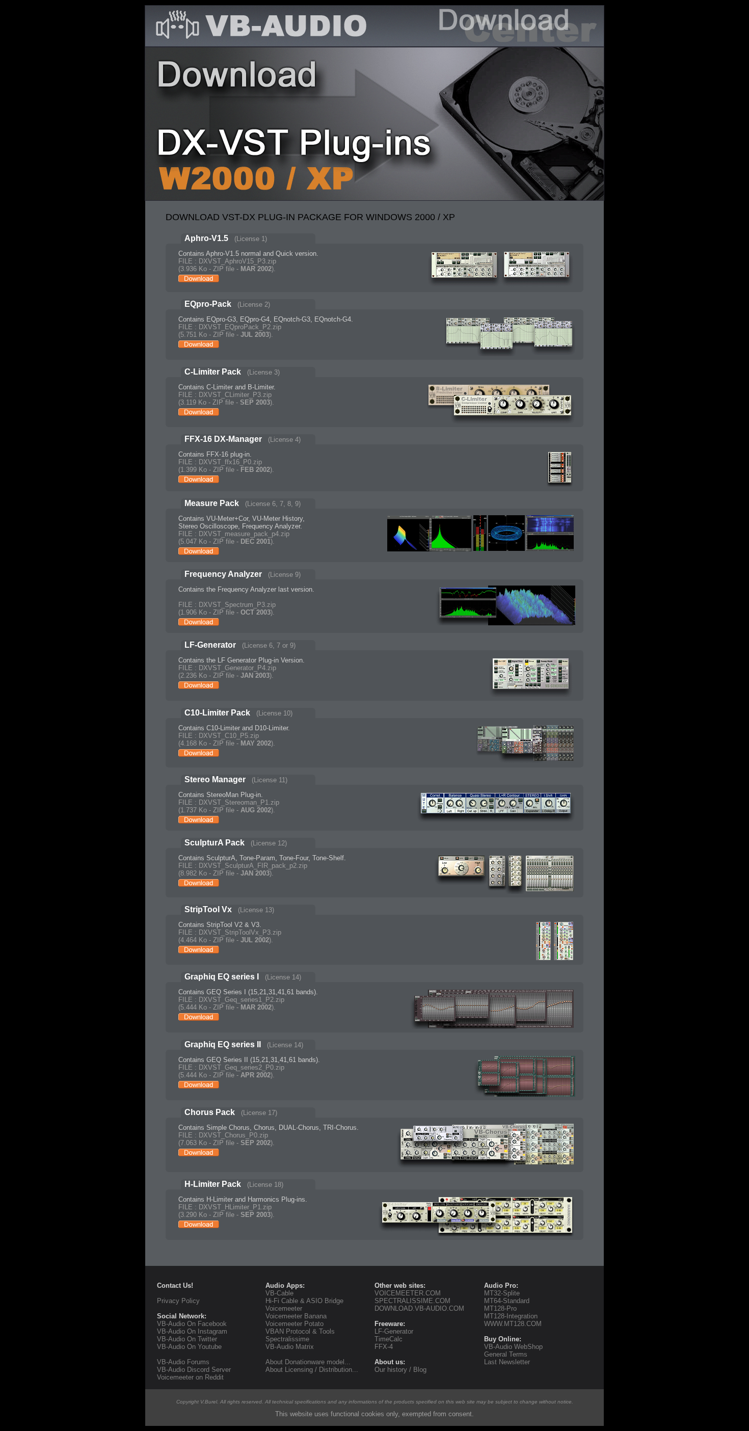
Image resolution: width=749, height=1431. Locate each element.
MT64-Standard (506, 1301)
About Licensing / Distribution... (311, 1369)
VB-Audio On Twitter (187, 1339)
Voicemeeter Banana (296, 1316)
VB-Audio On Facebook (192, 1324)
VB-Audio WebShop (513, 1346)
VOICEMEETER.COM (407, 1293)
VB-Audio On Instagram (192, 1331)
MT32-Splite (502, 1293)
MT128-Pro (500, 1308)
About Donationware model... (308, 1362)
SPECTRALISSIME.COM (412, 1301)
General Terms (505, 1354)
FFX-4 (383, 1346)
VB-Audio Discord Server (194, 1369)
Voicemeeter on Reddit (190, 1377)
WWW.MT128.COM (513, 1324)
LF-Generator (393, 1331)
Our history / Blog (400, 1369)
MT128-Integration (511, 1316)
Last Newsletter (507, 1362)
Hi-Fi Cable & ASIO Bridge (304, 1301)
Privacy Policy (178, 1301)
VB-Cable (279, 1293)
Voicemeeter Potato (294, 1324)
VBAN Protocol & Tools (300, 1331)
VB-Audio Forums (183, 1362)
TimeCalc (388, 1339)
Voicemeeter (283, 1308)
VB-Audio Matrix (289, 1346)
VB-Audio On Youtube (189, 1346)
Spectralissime (287, 1339)
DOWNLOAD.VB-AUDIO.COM (419, 1308)
